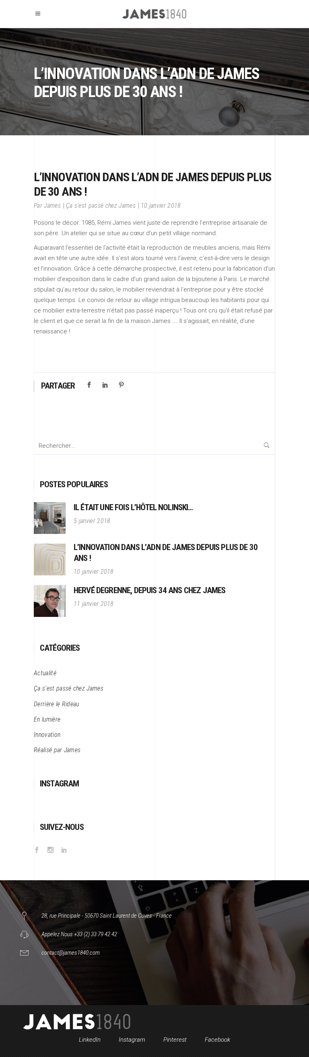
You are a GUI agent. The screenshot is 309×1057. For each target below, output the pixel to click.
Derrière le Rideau (56, 704)
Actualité (45, 673)
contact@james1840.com (70, 952)
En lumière (47, 719)
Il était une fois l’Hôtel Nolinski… (133, 507)
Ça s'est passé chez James (101, 205)
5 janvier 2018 (92, 521)
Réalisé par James (57, 750)
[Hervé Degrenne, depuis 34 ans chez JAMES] (50, 601)
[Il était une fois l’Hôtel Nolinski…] (50, 518)
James (52, 205)
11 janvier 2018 (94, 604)
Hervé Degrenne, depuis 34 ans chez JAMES (149, 590)
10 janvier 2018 (161, 205)
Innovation (47, 734)
